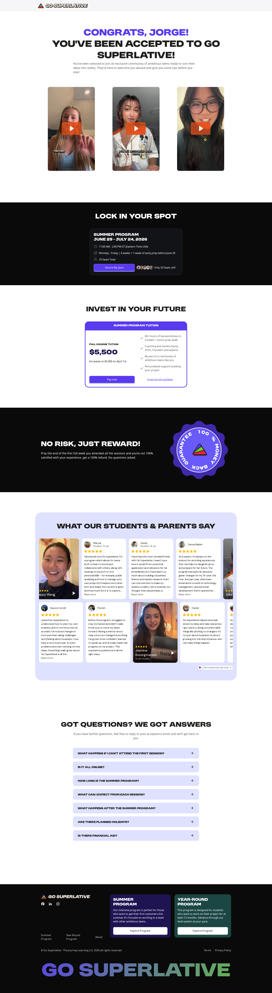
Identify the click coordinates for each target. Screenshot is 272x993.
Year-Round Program (73, 937)
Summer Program (46, 937)
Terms (207, 950)
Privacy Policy (223, 950)
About (98, 937)
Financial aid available (160, 379)
